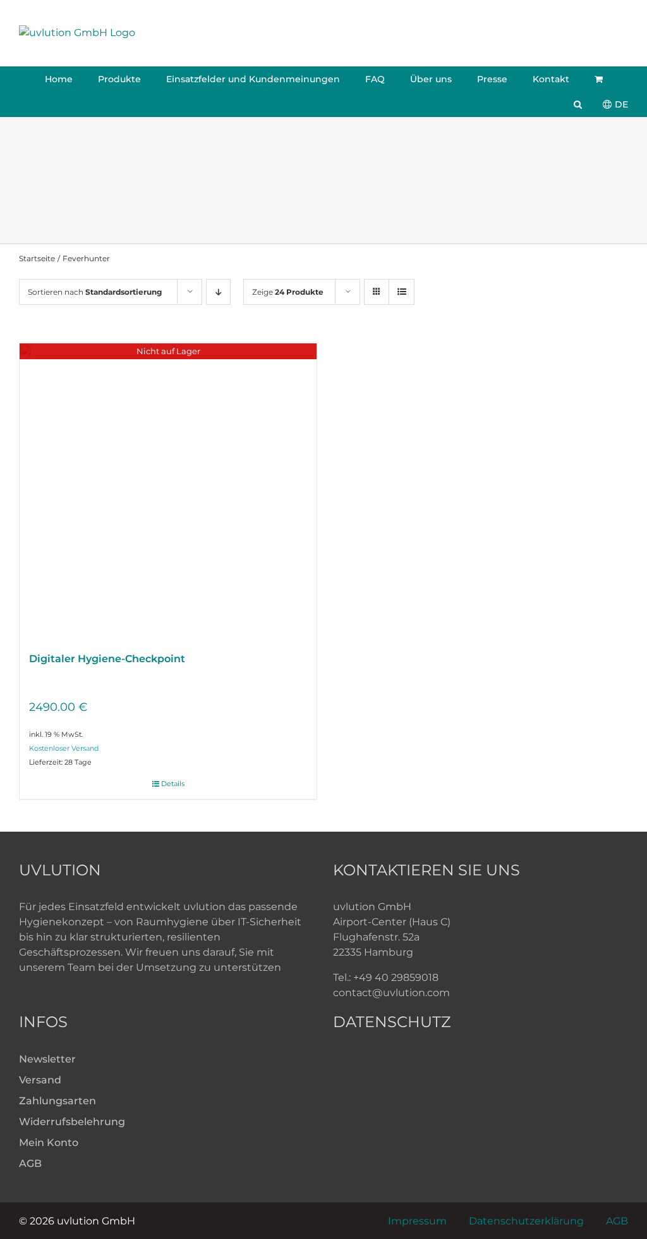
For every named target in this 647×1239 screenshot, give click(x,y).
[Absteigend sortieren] (218, 292)
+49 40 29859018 (395, 977)
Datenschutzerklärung (526, 1221)
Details (172, 783)
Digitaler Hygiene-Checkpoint (107, 659)
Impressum (417, 1221)
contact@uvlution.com (391, 993)
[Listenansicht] (401, 292)
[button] (578, 104)
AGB (617, 1221)
